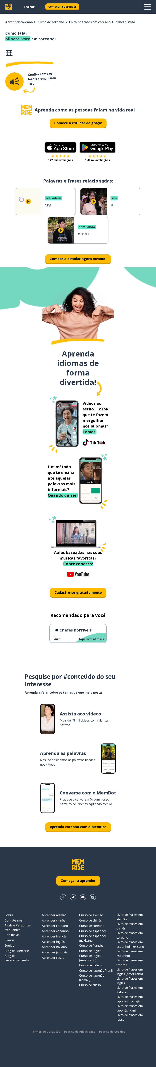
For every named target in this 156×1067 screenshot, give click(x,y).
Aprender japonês (55, 952)
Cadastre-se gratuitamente (78, 592)
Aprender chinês (53, 920)
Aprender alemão (54, 915)
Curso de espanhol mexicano (92, 938)
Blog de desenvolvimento (17, 958)
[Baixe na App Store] (60, 147)
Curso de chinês (90, 920)
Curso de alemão (91, 915)
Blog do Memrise (17, 951)
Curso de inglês (90, 951)
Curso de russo (90, 985)
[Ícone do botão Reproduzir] (28, 201)
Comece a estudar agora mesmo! (78, 258)
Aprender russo (53, 958)
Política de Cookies (112, 1031)
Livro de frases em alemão (129, 917)
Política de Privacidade (79, 1031)
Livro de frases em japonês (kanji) (129, 1008)
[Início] (26, 110)
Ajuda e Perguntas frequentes (18, 927)
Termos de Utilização (45, 1031)
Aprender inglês (53, 942)
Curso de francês (91, 945)
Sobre (9, 915)
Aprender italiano (54, 947)
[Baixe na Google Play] (97, 147)
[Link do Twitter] (73, 897)
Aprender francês (54, 936)
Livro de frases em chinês (129, 926)
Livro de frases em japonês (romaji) (129, 999)
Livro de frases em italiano (129, 990)
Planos (9, 940)
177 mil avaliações (60, 160)
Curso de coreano (51, 22)
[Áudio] (14, 81)
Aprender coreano (19, 22)
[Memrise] (8, 6)
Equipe (9, 945)
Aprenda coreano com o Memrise (78, 826)
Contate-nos (13, 920)
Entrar (29, 7)
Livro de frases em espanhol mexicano (130, 944)
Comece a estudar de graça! (78, 123)
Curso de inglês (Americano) (90, 958)
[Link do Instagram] (93, 897)
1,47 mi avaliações (97, 160)
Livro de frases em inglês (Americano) (129, 971)
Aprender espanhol (55, 931)
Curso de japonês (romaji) (91, 977)
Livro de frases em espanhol (129, 953)
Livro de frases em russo (129, 1017)
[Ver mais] (147, 6)
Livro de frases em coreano (90, 22)
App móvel (12, 935)
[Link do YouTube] (83, 897)
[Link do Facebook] (63, 897)
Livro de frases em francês (129, 962)
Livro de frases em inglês (129, 980)
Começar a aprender (62, 6)
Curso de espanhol (92, 931)
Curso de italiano (91, 965)
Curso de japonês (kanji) (96, 970)
